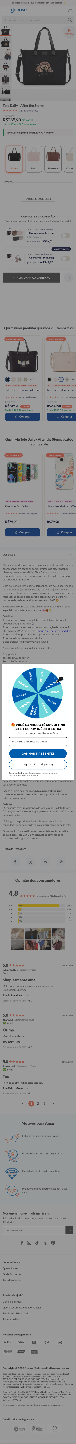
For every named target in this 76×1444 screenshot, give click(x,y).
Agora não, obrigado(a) (38, 764)
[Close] (69, 668)
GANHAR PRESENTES (38, 753)
